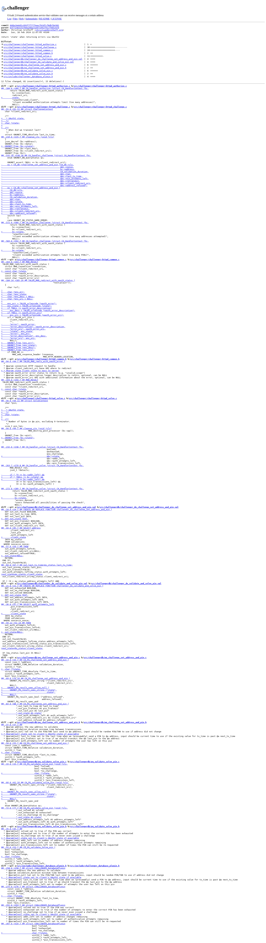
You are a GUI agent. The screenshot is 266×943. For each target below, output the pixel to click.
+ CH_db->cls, (12, 190)
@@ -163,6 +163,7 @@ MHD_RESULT (19, 262)
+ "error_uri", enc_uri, (18, 338)
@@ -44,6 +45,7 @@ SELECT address (21, 528)
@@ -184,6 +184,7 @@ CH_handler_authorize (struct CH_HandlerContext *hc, (45, 88)
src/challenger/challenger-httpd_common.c (28, 50)
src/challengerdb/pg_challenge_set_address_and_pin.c (35, 65)
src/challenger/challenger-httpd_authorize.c (30, 44)
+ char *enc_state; (14, 294)
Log (9, 18)
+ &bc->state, (12, 202)
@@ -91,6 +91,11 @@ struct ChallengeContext (27, 109)
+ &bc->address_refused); (19, 213)
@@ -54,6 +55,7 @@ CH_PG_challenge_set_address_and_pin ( (35, 743)
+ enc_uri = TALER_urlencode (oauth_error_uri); (32, 315)
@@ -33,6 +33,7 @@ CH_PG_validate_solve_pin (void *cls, (34, 764)
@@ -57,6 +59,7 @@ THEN (14, 546)
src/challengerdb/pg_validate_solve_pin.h (28, 74)
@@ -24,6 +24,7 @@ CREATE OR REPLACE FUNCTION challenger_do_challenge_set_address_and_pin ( (56, 509)
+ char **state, (11, 669)
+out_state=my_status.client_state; (22, 574)
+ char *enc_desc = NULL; (17, 296)
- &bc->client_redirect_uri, (46, 183)
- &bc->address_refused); (44, 185)
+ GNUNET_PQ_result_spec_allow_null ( (25, 687)
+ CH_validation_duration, (19, 197)
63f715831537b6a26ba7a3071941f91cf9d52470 (34, 28)
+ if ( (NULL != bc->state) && (22, 477)
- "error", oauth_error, (18, 324)
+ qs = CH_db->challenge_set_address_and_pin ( (30, 188)
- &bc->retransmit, (40, 181)
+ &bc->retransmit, (15, 208)
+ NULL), (9, 694)
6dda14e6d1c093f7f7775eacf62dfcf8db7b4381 (34, 25)
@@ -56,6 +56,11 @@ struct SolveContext (24, 401)
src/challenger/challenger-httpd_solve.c (28, 56)
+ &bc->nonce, (12, 192)
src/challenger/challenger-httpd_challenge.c (30, 47)
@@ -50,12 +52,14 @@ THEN (16, 623)
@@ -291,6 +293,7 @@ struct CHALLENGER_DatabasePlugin (33, 905)
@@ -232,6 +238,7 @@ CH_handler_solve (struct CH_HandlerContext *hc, (42, 447)
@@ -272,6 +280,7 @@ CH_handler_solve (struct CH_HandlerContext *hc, (42, 488)
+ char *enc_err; (13, 292)
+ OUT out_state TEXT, (14, 519)
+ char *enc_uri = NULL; (17, 299)
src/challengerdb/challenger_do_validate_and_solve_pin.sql (39, 62)
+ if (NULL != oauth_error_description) (26, 308)
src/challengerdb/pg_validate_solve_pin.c (28, 71)
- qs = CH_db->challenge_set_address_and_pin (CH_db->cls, (37, 165)
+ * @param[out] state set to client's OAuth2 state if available (40, 734)
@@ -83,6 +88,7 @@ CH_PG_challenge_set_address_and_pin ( (35, 704)
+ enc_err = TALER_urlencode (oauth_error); (29, 303)
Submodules (31, 18)
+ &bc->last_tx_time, (16, 204)
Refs (21, 18)
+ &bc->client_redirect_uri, (21, 211)
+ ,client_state (13, 537)
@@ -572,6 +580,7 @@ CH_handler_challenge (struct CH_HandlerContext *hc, (45, 222)
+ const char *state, (14, 271)
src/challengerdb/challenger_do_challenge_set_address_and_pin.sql (43, 59)
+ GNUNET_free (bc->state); (17, 146)
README (44, 18)
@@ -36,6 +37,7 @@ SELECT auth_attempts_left (27, 604)
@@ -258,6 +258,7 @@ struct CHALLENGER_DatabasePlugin (33, 868)
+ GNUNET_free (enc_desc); (18, 347)
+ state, (10, 97)
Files (15, 18)
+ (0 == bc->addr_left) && (22, 479)
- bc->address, (38, 169)
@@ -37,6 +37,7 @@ (11, 724)
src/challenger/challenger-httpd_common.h (28, 53)
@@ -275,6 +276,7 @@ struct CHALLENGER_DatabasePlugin (33, 886)
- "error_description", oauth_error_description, (33, 326)
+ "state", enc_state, (17, 331)
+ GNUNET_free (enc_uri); (17, 350)
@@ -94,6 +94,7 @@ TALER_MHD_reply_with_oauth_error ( (33, 361)
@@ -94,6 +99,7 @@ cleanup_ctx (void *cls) (26, 428)
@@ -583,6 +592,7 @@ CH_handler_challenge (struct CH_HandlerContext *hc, (45, 241)
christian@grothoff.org (49, 30)
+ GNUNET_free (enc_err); (17, 343)
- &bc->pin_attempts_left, (45, 178)
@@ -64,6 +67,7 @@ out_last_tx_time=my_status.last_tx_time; (37, 565)
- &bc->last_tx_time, (42, 176)
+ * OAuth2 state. (13, 118)
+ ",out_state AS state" (21, 713)
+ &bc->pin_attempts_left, (19, 206)
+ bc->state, (13, 232)
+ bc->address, (13, 195)
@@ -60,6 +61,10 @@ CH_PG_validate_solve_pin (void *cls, (35, 782)
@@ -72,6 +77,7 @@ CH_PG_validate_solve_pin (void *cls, (34, 808)
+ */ (5, 121)
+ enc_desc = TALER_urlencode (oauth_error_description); (38, 310)
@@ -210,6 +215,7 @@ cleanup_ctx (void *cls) (27, 137)
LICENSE (56, 18)
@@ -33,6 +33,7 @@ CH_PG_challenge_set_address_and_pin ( (35, 660)
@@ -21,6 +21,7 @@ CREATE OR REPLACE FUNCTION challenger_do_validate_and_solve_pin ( (52, 586)
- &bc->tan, (36, 174)
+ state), (28, 692)
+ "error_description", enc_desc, (24, 336)
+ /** (5, 127)
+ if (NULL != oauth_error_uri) (21, 313)
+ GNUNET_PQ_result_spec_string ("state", (29, 690)
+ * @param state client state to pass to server (30, 370)
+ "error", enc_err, (16, 333)
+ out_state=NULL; (12, 556)
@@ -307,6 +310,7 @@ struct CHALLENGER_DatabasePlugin (33, 923)
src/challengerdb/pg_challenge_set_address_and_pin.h (35, 68)
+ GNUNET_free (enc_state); (19, 345)
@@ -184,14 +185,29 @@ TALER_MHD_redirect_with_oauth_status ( (38, 280)
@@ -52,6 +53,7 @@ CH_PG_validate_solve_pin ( (28, 847)
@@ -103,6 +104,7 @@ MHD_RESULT (19, 380)
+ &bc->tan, (11, 199)
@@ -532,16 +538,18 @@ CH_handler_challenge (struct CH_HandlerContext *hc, (46, 155)
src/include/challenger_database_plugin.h (28, 76)
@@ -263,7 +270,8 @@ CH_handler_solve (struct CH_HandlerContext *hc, (42, 465)
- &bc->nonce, (37, 167)
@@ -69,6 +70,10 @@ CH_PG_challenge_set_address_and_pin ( (35, 678)
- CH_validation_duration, (45, 171)
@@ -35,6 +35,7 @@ (11, 829)
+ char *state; (10, 123)
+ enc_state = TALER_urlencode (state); (26, 306)
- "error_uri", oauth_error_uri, (23, 329)
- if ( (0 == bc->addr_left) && (22, 475)
